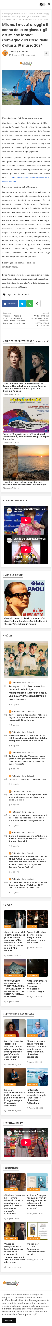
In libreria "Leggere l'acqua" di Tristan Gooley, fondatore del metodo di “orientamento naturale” (37, 1202)
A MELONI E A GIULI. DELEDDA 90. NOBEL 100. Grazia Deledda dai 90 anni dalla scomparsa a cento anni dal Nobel (28, 738)
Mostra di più (42, 341)
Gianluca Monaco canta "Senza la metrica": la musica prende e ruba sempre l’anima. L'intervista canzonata (37, 1049)
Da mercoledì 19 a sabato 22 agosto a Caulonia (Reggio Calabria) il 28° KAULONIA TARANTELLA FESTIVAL (28, 885)
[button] (49, 4)
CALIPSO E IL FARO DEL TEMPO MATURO (27, 779)
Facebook (12, 303)
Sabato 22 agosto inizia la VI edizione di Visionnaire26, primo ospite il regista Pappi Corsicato (26, 436)
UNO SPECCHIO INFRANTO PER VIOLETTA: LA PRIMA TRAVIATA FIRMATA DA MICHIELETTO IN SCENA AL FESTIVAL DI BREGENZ (14, 989)
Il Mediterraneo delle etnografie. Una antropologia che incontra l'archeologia (24, 483)
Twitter (22, 303)
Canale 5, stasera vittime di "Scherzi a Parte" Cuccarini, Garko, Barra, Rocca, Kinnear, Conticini (28, 838)
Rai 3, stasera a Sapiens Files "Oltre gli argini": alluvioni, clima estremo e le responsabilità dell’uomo (28, 717)
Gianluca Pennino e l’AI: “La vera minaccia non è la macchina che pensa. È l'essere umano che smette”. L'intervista (14, 1204)
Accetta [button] (9, 1320)
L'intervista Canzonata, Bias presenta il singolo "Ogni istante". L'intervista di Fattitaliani (36, 1096)
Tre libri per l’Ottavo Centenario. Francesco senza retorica (36, 1249)
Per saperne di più (28, 1314)
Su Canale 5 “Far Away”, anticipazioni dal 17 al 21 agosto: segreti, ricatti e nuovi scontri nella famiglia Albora (28, 818)
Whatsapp (29, 303)
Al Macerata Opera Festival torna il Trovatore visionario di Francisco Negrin (37, 986)
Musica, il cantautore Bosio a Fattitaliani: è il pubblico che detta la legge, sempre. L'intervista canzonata (14, 1098)
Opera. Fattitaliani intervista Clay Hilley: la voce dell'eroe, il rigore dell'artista (37, 937)
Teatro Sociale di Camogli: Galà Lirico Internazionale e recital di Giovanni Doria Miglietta (28, 797)
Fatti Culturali (21, 13)
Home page (8, 13)
